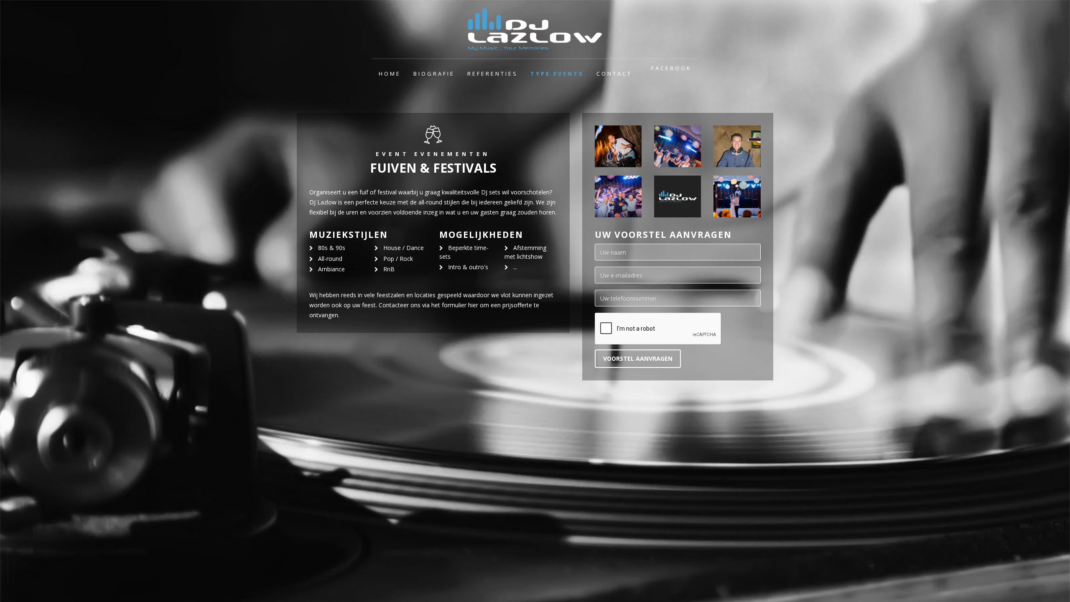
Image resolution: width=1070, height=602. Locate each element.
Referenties (492, 73)
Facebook (671, 68)
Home (390, 73)
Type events (557, 73)
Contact (614, 73)
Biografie (434, 73)
